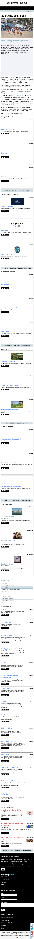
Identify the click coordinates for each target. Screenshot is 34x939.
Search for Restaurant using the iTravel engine (17, 345)
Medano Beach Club (7, 781)
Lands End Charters (8, 254)
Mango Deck (5, 754)
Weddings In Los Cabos (8, 600)
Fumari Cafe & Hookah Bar (10, 768)
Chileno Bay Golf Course (9, 385)
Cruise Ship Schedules (8, 585)
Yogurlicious (5, 284)
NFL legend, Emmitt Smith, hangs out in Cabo (12, 824)
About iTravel (4, 925)
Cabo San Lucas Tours (8, 177)
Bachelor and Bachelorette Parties (11, 589)
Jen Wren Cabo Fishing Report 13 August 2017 (14, 864)
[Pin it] (32, 935)
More (25, 861)
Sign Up (3, 928)
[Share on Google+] (32, 932)
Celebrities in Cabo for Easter (11, 810)
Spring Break (5, 587)
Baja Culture (5, 592)
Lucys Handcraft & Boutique (11, 487)
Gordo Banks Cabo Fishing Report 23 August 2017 (15, 859)
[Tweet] (32, 929)
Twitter (2, 884)
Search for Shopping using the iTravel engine (17, 500)
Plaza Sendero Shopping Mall (11, 439)
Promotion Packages (7, 917)
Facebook (3, 882)
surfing (3, 97)
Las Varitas (4, 794)
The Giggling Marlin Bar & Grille (12, 649)
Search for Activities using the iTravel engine (16, 190)
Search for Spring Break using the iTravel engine (17, 850)
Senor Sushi (5, 332)
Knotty (3, 702)
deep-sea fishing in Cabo (17, 95)
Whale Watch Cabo (7, 129)
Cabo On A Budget (7, 596)
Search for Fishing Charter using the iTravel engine (17, 268)
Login (31, 11)
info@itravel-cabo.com (11, 935)
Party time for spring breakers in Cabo (12, 838)
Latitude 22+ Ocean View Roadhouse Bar (9, 676)
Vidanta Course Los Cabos (10, 409)
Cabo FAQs (5, 583)
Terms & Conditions (6, 922)
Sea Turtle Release (7, 564)
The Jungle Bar (6, 622)
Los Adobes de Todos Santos (11, 308)
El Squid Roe (5, 688)
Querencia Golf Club (8, 362)
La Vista (3, 662)
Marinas (4, 603)
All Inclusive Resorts (7, 598)
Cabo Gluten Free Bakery (9, 463)
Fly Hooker (4, 230)
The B (3, 715)
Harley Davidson (6, 728)
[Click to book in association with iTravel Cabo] (7, 876)
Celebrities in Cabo (7, 594)
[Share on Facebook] (32, 927)
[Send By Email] (32, 937)
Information (6, 580)
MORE (3, 869)
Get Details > (5, 133)
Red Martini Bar (6, 636)
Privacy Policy (5, 920)
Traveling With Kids (8, 540)
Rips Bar (3, 609)
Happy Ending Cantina (8, 741)
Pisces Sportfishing (7, 207)
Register (27, 11)
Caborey (4, 153)
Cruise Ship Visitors (8, 516)
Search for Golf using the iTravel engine (17, 423)
